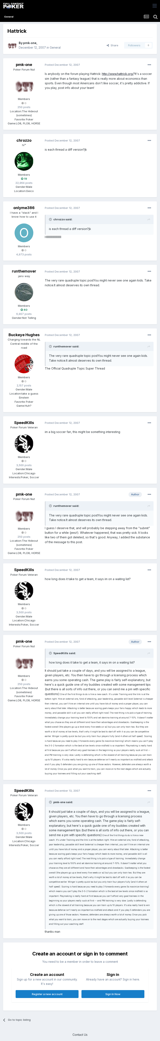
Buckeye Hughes (24, 335)
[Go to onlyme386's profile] (24, 232)
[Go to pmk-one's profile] (11, 45)
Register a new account (47, 994)
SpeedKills (24, 422)
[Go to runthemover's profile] (24, 292)
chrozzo (23, 140)
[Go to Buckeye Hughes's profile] (24, 364)
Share (113, 45)
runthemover (24, 271)
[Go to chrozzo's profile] (24, 161)
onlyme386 (24, 208)
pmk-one (29, 43)
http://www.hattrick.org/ (118, 74)
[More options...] (149, 64)
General (55, 47)
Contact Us (80, 1034)
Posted (62, 64)
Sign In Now (112, 994)
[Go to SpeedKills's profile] (24, 443)
